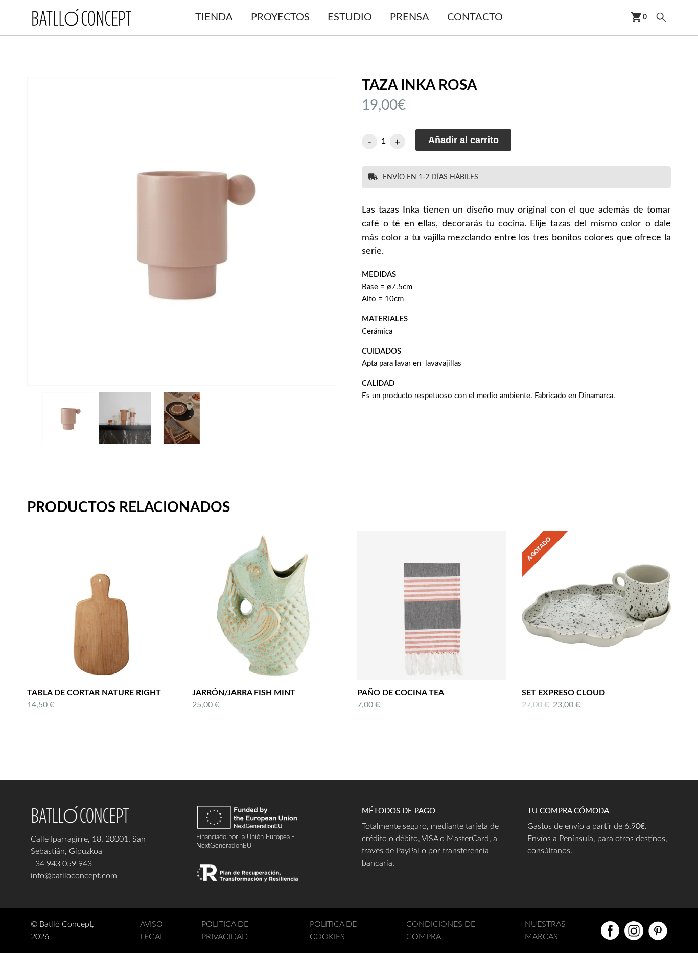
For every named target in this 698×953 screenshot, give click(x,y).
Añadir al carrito (463, 140)
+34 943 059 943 (61, 863)
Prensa (409, 17)
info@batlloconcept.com (74, 876)
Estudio (350, 17)
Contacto (475, 17)
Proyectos (280, 17)
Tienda (214, 17)
